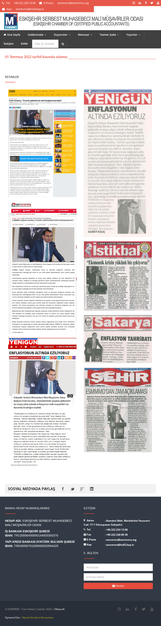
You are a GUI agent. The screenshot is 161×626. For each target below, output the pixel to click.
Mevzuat (86, 34)
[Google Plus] (82, 489)
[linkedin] (127, 609)
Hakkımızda (38, 34)
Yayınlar (134, 34)
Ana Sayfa (13, 34)
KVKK (24, 43)
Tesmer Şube (110, 34)
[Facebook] (63, 489)
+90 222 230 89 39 (117, 534)
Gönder (119, 586)
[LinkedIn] (92, 489)
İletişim (8, 43)
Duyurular (63, 34)
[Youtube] (152, 609)
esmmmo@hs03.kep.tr (120, 545)
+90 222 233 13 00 (117, 529)
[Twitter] (72, 489)
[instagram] (119, 609)
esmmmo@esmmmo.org (121, 540)
